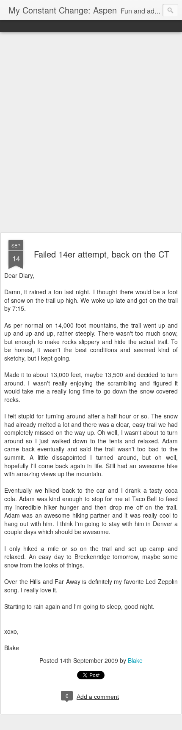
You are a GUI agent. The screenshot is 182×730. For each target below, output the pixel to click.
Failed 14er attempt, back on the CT (101, 254)
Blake (135, 660)
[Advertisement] (91, 132)
